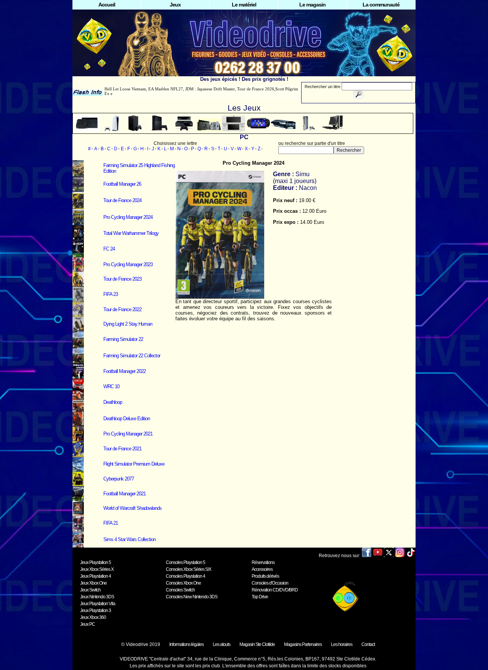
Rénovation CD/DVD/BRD (275, 590)
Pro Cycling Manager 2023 (127, 264)
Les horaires (341, 644)
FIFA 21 (110, 523)
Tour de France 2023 (122, 279)
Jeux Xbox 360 (93, 617)
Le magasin (312, 5)
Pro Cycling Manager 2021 (127, 434)
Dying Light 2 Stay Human (127, 324)
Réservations (263, 562)
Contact (368, 644)
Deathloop (112, 402)
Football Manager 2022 (124, 371)
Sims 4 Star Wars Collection (129, 539)
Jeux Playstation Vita (97, 603)
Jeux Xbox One (93, 583)
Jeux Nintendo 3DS (97, 596)
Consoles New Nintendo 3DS (191, 596)
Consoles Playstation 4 (185, 576)
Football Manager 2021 (124, 493)
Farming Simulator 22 (123, 339)
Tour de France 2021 (122, 448)
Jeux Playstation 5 (95, 562)
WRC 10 (111, 386)
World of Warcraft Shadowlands (132, 508)
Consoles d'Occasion (270, 583)
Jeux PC (87, 624)
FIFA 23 (110, 294)
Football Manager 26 (122, 184)
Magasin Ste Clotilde (257, 644)
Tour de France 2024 (122, 200)
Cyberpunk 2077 (118, 479)
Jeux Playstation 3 (95, 610)
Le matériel (244, 5)
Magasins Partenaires (303, 644)
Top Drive (260, 596)
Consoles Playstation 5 (185, 562)
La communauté (381, 5)
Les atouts (221, 644)
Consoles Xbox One (183, 583)
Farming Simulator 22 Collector (131, 355)
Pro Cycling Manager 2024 (127, 217)
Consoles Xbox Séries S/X (188, 569)
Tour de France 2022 (122, 309)
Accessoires (262, 569)
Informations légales (186, 644)
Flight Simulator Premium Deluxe (133, 464)
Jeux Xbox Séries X (97, 569)
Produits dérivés (265, 576)
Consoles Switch (180, 590)
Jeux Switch (90, 590)
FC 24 (109, 249)
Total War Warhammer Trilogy (131, 233)
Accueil (106, 5)
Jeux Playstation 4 (95, 576)
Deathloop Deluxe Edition (126, 418)
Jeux (175, 5)
